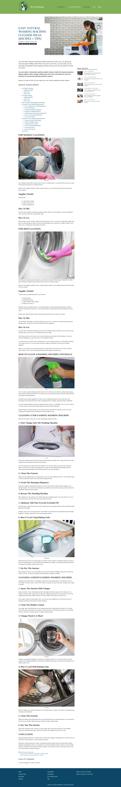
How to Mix (27, 92)
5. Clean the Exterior (29, 127)
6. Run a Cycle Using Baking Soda (33, 115)
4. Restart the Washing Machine (32, 111)
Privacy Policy (22, 774)
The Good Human (37, 7)
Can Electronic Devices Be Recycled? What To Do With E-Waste (34, 753)
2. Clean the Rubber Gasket (31, 122)
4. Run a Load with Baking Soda (32, 125)
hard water (42, 582)
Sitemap (20, 779)
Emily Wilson (21, 41)
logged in (27, 762)
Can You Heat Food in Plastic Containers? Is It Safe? (31, 755)
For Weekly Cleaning (27, 88)
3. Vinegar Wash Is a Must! (31, 124)
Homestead (86, 7)
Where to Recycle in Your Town (84, 774)
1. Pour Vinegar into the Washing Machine (35, 106)
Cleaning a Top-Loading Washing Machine (33, 104)
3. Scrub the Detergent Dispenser (32, 109)
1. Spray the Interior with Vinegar (32, 120)
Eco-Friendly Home (75, 7)
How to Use (27, 93)
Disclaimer (21, 776)
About (19, 772)
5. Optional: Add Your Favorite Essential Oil (35, 113)
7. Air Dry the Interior (29, 116)
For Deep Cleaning (27, 95)
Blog (99, 7)
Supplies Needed (28, 90)
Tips (94, 7)
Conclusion (25, 131)
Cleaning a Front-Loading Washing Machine (33, 118)
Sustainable (60, 7)
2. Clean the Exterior (29, 108)
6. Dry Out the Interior (29, 129)
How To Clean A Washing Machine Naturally (33, 102)
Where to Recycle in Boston (83, 772)
